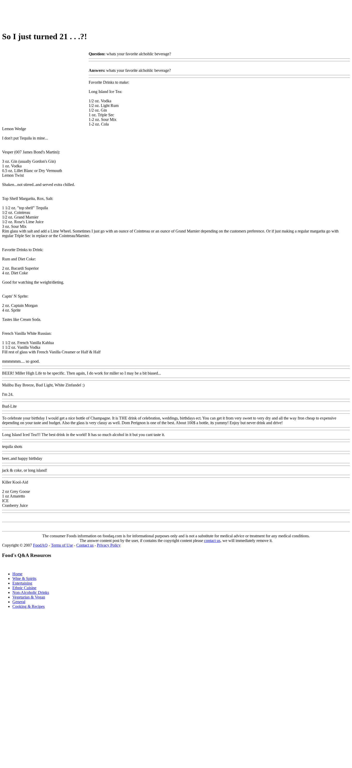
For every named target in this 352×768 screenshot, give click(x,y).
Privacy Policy (109, 545)
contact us (212, 540)
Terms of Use (62, 545)
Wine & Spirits (24, 578)
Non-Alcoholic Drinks (30, 592)
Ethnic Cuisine (24, 588)
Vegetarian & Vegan (28, 597)
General (18, 602)
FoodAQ (40, 545)
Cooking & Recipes (28, 606)
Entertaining (22, 583)
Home (17, 574)
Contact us (85, 545)
